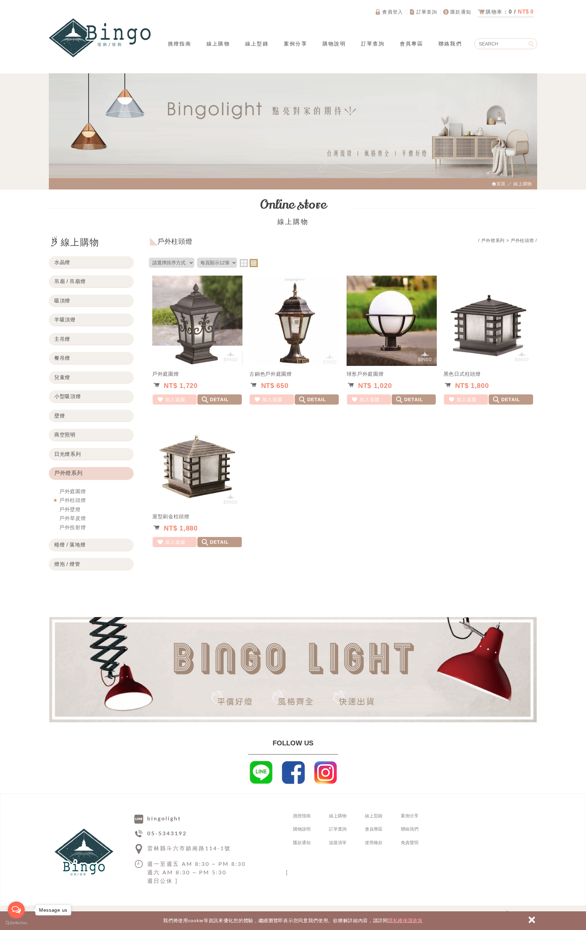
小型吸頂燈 (67, 396)
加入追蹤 (175, 399)
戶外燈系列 (68, 473)
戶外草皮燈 (72, 518)
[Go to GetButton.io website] (16, 923)
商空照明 (65, 435)
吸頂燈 (62, 300)
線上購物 (218, 43)
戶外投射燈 (72, 527)
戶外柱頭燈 (72, 500)
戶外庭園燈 (72, 491)
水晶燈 (62, 262)
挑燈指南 (179, 43)
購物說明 (334, 43)
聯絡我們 (450, 43)
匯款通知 (460, 12)
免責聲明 (409, 842)
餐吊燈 (62, 358)
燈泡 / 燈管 (67, 564)
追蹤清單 (338, 842)
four (254, 263)
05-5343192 (167, 833)
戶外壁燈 (70, 509)
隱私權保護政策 (405, 920)
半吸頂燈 (65, 319)
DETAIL (219, 399)
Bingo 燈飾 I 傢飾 (100, 38)
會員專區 (411, 43)
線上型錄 (257, 43)
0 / (510, 12)
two (244, 263)
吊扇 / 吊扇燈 (70, 281)
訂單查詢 (426, 12)
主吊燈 (62, 339)
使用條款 (374, 842)
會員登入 (392, 12)
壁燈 (59, 415)
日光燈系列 (67, 454)
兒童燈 (62, 377)
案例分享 (295, 43)
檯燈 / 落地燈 (70, 544)
